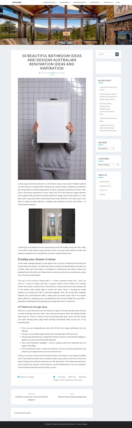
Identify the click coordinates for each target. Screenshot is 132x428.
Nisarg (84, 424)
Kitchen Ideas (108, 2)
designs (56, 380)
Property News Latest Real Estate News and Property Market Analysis (108, 127)
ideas (62, 380)
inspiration (69, 380)
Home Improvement (79, 2)
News (118, 2)
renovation (78, 380)
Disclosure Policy (105, 186)
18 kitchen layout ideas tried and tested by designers (31, 397)
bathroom (72, 377)
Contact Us (103, 190)
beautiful (82, 377)
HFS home (16, 2)
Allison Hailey (59, 73)
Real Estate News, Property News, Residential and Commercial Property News (107, 109)
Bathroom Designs (49, 2)
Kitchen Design (94, 2)
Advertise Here (104, 182)
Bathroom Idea (64, 2)
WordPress (71, 424)
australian (61, 377)
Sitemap (102, 194)
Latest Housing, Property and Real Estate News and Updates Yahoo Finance (108, 96)
